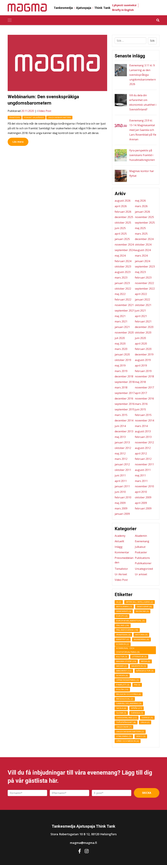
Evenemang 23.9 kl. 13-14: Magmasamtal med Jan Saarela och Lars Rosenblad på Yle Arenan (142, 130)
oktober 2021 (143, 305)
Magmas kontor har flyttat (141, 173)
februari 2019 (143, 371)
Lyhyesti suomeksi (124, 5)
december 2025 (124, 217)
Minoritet (123, 670)
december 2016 (124, 398)
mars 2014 (141, 426)
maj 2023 (140, 272)
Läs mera (18, 141)
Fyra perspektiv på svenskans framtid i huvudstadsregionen (142, 155)
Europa (122, 615)
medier (121, 666)
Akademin (141, 536)
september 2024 (125, 250)
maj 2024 (120, 255)
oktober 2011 (123, 470)
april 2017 (141, 393)
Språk (136, 708)
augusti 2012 (143, 448)
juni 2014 (120, 426)
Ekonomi (142, 611)
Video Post (44, 111)
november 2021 (124, 305)
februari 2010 (123, 497)
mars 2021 (121, 321)
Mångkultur (144, 670)
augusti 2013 (143, 431)
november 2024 (124, 244)
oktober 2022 (123, 288)
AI (118, 601)
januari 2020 (122, 354)
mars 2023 (121, 277)
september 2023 (145, 266)
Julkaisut (140, 547)
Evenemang (142, 541)
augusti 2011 (143, 470)
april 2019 (141, 365)
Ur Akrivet (121, 574)
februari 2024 (123, 261)
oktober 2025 (123, 222)
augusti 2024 (143, 250)
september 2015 (125, 409)
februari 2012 (143, 459)
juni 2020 (140, 338)
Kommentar (122, 552)
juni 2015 (140, 409)
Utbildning (123, 736)
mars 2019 (121, 371)
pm (137, 684)
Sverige (147, 717)
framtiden (14, 117)
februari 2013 (143, 437)
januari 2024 (142, 261)
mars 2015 (121, 415)
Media (145, 661)
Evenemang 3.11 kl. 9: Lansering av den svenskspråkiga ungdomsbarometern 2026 (142, 75)
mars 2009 (121, 508)
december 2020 (144, 327)
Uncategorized (144, 569)
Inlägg (118, 547)
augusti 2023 (122, 272)
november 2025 (144, 217)
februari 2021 (143, 321)
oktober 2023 (123, 266)
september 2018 (125, 382)
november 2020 (124, 332)
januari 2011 (122, 486)
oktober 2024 (143, 244)
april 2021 (141, 316)
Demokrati (123, 611)
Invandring (141, 639)
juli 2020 (120, 338)
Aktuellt (119, 541)
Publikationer (143, 563)
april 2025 (121, 233)
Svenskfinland (126, 717)
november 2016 (144, 398)
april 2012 (141, 453)
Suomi (121, 712)
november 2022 (144, 283)
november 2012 (144, 442)
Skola (121, 708)
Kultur (121, 656)
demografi (144, 606)
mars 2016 (141, 404)
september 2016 (125, 404)
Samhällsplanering (128, 703)
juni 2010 (120, 492)
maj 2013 (120, 437)
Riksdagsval (124, 698)
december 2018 (124, 376)
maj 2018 (140, 382)
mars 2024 (141, 255)
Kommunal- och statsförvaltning (128, 650)
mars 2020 (121, 349)
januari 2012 (122, 464)
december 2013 (124, 431)
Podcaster (141, 552)
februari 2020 (143, 349)
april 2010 (141, 492)
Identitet (122, 639)
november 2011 (144, 464)
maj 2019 (120, 365)
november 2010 (144, 486)
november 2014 (144, 420)
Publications (142, 558)
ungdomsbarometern (59, 117)
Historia (141, 634)
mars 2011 (141, 481)
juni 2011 (120, 475)
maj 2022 (120, 294)
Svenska (137, 712)
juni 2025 (120, 228)
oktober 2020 (143, 332)
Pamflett (122, 684)
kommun (122, 644)
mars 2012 (121, 459)
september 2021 (125, 310)
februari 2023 (143, 277)
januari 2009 (122, 514)
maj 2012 (120, 453)
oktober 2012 (123, 448)
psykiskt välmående (34, 117)
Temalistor (121, 569)
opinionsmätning (127, 680)
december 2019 (144, 354)
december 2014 (124, 420)
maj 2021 (120, 316)
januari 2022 (142, 299)
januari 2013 (122, 442)
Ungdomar (124, 726)
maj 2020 (120, 343)
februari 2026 (123, 211)
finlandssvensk (127, 629)
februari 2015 (143, 415)
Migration (138, 666)
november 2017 (144, 387)
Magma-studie (126, 661)
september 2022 (145, 288)
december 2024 (144, 239)
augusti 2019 (143, 360)
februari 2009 (143, 508)
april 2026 (121, 206)
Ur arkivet (141, 574)
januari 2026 (142, 211)
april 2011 (121, 481)
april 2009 (141, 503)
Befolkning (124, 606)
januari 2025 (122, 239)
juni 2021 (140, 310)
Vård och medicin (127, 740)
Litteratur (139, 656)
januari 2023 (122, 283)
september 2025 (145, 222)
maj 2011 (140, 475)
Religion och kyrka (128, 694)
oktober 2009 (143, 497)
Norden (122, 675)
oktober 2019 (123, 360)
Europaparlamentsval (130, 620)
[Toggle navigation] (9, 20)
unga (145, 722)
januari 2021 (122, 327)
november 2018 (144, 376)
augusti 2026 (122, 200)
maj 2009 (120, 503)
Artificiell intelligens (139, 601)
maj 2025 (140, 228)
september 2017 (125, 393)
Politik (122, 689)
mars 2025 (141, 233)
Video (140, 736)
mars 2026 (141, 206)
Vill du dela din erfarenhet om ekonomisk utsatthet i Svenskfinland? (142, 102)
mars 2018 (121, 387)
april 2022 (141, 294)
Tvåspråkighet (126, 722)
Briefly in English (123, 10)
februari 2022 (123, 299)
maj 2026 (140, 200)
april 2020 (141, 343)
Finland (122, 625)
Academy (120, 536)
